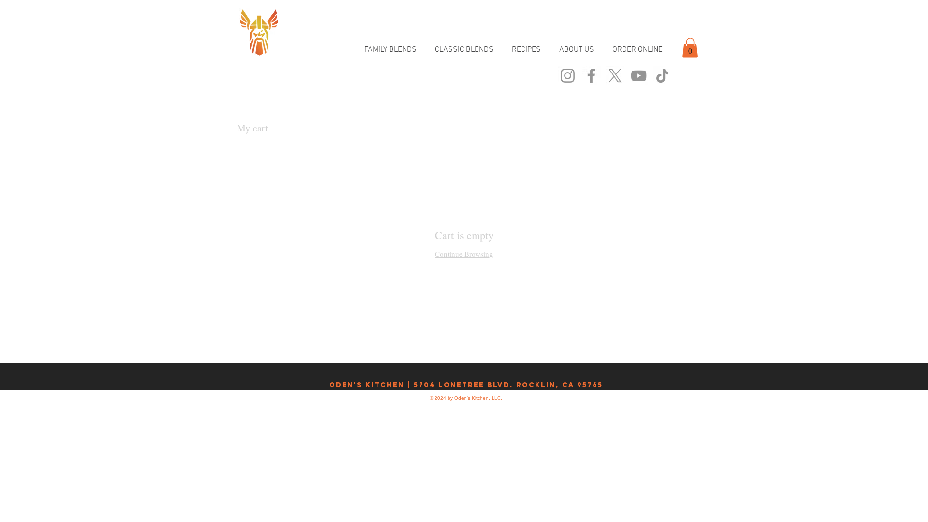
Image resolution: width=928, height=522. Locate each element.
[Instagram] (567, 75)
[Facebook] (591, 75)
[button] (690, 48)
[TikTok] (662, 75)
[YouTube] (638, 75)
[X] (615, 75)
